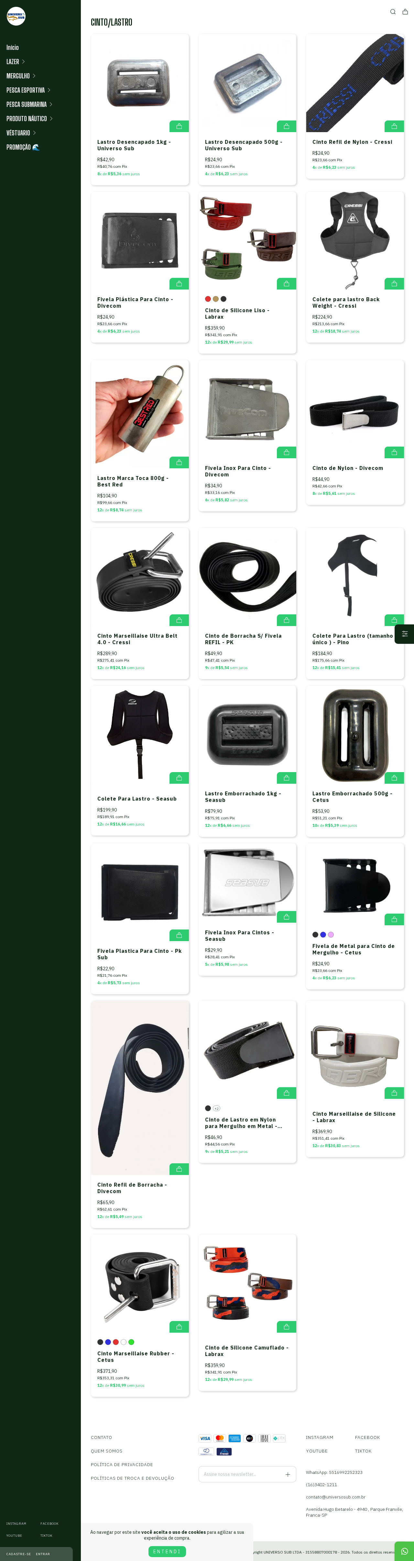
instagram (16, 1523)
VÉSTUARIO (18, 133)
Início (12, 47)
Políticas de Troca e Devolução (132, 1478)
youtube (14, 1535)
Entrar (43, 1554)
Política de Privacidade (122, 1464)
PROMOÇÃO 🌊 (23, 147)
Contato (101, 1437)
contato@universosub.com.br (335, 1497)
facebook (49, 1523)
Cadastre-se (18, 1554)
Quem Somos (107, 1451)
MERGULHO (18, 76)
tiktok (46, 1535)
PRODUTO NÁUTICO (26, 118)
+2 (216, 1109)
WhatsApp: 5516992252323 (334, 1472)
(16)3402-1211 (321, 1484)
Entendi (167, 1552)
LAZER (12, 61)
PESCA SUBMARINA (26, 104)
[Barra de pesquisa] (393, 12)
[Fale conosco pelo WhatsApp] (404, 1551)
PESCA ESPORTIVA (25, 90)
